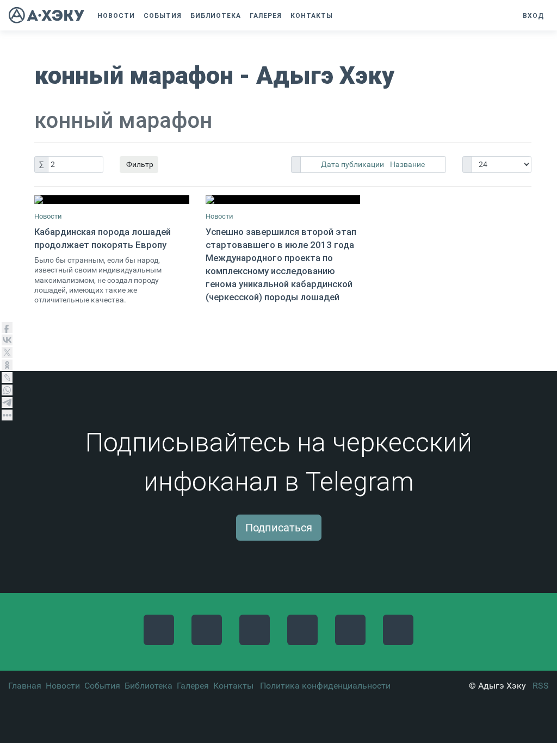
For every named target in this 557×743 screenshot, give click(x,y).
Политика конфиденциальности (325, 685)
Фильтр (139, 164)
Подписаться (278, 527)
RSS (541, 685)
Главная (24, 685)
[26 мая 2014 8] (283, 199)
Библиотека (148, 685)
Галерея (193, 685)
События (102, 685)
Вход (533, 16)
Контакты (233, 685)
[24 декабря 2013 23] (111, 199)
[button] (342, 16)
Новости (48, 216)
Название (407, 164)
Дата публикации (353, 164)
